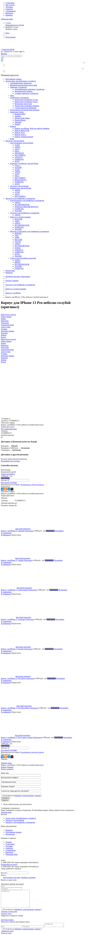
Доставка (9, 7)
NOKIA (18, 248)
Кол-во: (4, 480)
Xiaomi (17, 124)
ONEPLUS (19, 250)
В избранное (6, 535)
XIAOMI (18, 168)
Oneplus (18, 116)
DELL (17, 151)
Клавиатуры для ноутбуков (20, 188)
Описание (5, 348)
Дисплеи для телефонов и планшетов (24, 213)
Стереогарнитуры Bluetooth (25, 108)
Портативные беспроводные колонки (24, 110)
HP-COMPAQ (20, 155)
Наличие (4, 358)
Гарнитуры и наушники (19, 98)
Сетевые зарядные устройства (26, 93)
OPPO (17, 221)
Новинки (9, 15)
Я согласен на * (22, 909)
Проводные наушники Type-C (26, 102)
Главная (9, 842)
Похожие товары (7, 356)
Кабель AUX (20, 133)
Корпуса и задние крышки (20, 217)
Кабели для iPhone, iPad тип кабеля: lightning (32, 128)
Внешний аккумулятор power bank (23, 85)
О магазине (10, 3)
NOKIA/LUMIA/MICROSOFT (26, 207)
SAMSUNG (19, 159)
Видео (3, 362)
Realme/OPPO (20, 114)
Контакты (9, 13)
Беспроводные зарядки (24, 91)
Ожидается (5, 478)
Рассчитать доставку (9, 483)
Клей (12, 139)
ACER (17, 145)
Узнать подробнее (8, 474)
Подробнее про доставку (10, 461)
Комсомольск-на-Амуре (15, 25)
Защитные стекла (17, 112)
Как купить (10, 5)
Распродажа (10, 271)
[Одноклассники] (5, 489)
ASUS (17, 149)
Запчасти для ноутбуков (15, 141)
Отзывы (4, 354)
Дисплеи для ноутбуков (19, 186)
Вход (7, 33)
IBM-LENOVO (20, 180)
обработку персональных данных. (27, 796)
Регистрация (10, 37)
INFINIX (18, 233)
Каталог (4, 54)
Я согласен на (22, 796)
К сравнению (6, 533)
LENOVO (18, 157)
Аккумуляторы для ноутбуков (21, 143)
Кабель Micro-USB (22, 130)
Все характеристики (9, 429)
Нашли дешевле (7, 767)
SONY (17, 161)
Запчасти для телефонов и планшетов (20, 198)
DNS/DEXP (19, 153)
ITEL (17, 235)
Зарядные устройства (18, 87)
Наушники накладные (23, 104)
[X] (12, 489)
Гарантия (9, 9)
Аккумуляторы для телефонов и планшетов (27, 200)
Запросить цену (7, 931)
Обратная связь (7, 19)
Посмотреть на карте (9, 864)
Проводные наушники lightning (27, 106)
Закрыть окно (6, 763)
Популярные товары (13, 79)
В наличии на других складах (32, 485)
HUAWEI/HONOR (22, 205)
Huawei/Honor (20, 120)
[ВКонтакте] (2, 489)
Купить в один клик (9, 911)
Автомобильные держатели (21, 83)
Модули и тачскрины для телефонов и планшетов (29, 231)
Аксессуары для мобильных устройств (21, 81)
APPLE (17, 147)
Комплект (5, 345)
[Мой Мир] (8, 489)
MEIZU (18, 262)
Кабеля (13, 126)
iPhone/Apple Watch (22, 118)
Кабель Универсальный (24, 137)
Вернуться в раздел (8, 339)
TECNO (18, 242)
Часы (12, 95)
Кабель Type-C (20, 135)
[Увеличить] (29, 417)
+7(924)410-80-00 (7, 49)
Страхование (11, 11)
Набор (3, 343)
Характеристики (7, 350)
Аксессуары (5, 352)
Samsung (18, 122)
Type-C (17, 165)
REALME (18, 219)
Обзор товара (6, 341)
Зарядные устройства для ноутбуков (24, 163)
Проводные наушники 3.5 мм (26, 100)
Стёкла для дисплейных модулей (23, 258)
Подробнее (59, 531)
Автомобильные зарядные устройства (29, 89)
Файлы (3, 360)
